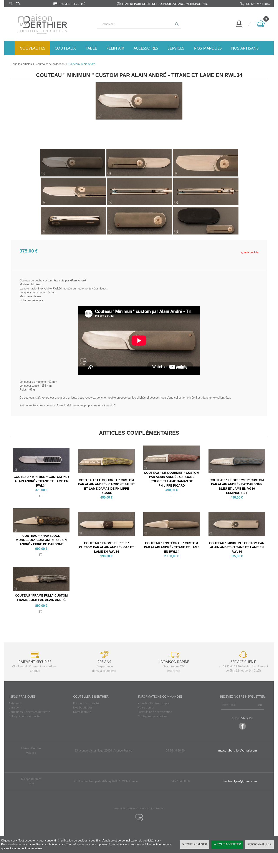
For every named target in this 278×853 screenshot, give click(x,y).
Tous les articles (21, 64)
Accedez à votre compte (153, 703)
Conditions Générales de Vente (29, 712)
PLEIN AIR (115, 48)
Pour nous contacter (86, 703)
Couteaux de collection (50, 64)
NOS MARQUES (208, 48)
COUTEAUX (65, 48)
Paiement (15, 703)
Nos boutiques (83, 707)
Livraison (15, 707)
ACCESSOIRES (146, 48)
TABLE (91, 48)
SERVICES (175, 48)
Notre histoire (82, 712)
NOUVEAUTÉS (32, 48)
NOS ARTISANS (245, 48)
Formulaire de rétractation (155, 712)
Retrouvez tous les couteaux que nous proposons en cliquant (68, 405)
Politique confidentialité (24, 716)
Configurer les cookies (152, 716)
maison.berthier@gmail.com (237, 750)
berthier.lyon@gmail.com (240, 781)
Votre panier (146, 707)
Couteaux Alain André (81, 64)
